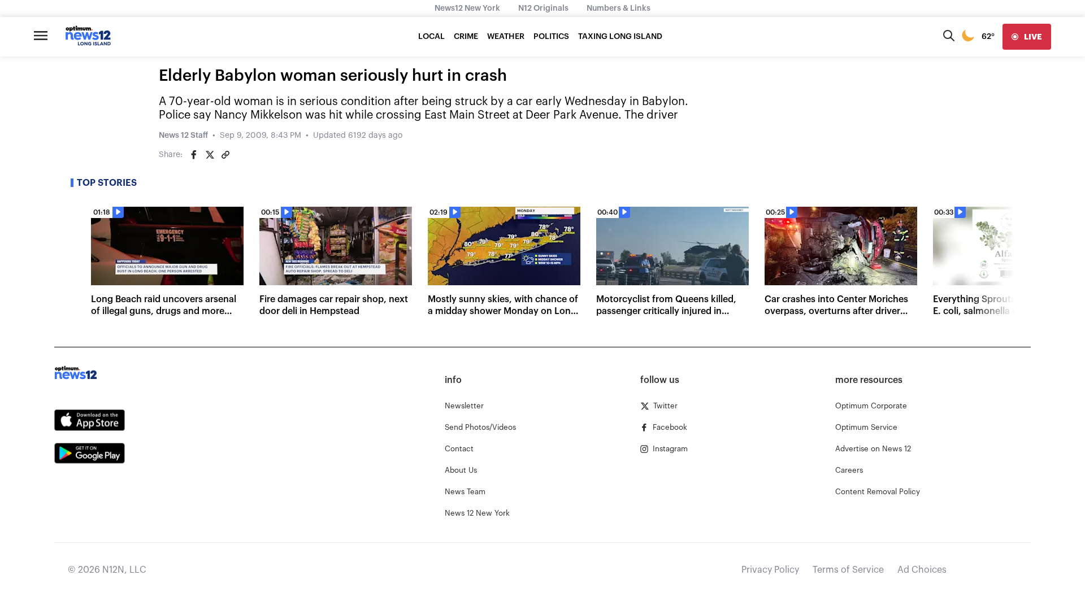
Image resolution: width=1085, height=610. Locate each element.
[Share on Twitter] (209, 154)
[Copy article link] (225, 154)
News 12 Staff (183, 136)
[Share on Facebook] (193, 154)
